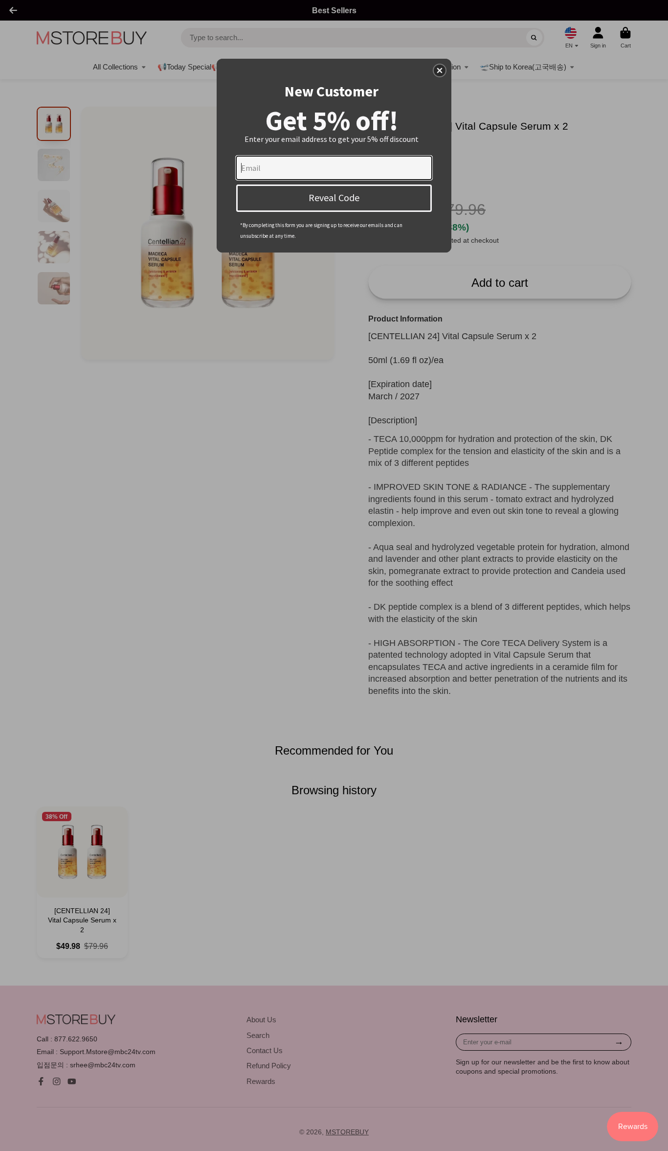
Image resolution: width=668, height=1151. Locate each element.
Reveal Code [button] (334, 197)
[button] (439, 70)
